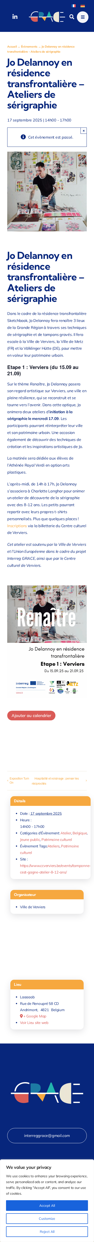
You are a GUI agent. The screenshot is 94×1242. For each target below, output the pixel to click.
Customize (47, 1218)
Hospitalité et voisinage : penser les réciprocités (55, 780)
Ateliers (53, 846)
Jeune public (30, 839)
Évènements (29, 46)
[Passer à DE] (82, 5)
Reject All (47, 1231)
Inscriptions (17, 525)
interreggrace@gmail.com (47, 1135)
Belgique (80, 833)
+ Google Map (34, 1016)
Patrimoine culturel (56, 839)
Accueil (12, 46)
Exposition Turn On (19, 780)
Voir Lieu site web (34, 1022)
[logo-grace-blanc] (47, 13)
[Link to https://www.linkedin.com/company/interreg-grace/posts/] (15, 17)
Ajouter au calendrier (31, 715)
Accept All (47, 1205)
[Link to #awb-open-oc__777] (82, 17)
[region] (47, 1200)
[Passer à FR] (73, 5)
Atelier (65, 833)
